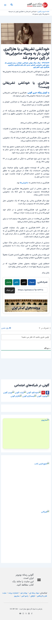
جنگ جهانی (32, 63)
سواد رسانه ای (34, 593)
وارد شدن (5, 328)
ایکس (24, 282)
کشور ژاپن (36, 67)
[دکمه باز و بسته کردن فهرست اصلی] (5, 5)
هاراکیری (11, 65)
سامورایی (39, 65)
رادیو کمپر (25, 596)
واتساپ (8, 282)
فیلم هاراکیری (19, 65)
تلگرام (16, 282)
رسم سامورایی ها (10, 63)
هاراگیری (46, 67)
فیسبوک (31, 282)
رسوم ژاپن (46, 65)
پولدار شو (24, 593)
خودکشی (25, 63)
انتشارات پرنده (13, 593)
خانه (48, 12)
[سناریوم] (26, 433)
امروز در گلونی (41, 12)
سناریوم (16, 596)
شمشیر (33, 65)
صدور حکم (27, 65)
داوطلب (19, 63)
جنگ (38, 63)
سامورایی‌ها (24, 182)
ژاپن (41, 67)
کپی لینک (9, 290)
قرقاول (32, 596)
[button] (11, 5)
